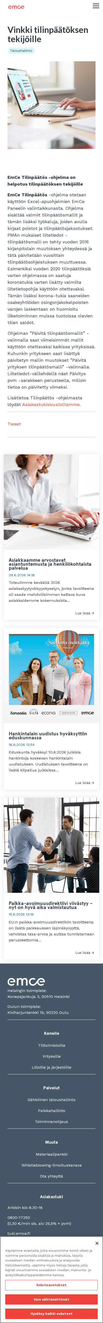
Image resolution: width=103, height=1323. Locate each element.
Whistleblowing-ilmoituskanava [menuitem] (52, 1165)
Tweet (14, 423)
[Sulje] (97, 1243)
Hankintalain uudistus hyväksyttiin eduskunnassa (48, 735)
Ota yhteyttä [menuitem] (51, 1176)
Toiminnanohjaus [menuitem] (51, 1121)
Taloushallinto (21, 51)
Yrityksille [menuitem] (51, 1056)
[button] (96, 5)
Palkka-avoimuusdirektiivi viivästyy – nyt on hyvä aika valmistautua (51, 905)
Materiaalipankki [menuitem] (52, 1154)
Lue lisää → (84, 613)
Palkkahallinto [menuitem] (51, 1110)
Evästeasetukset (51, 1285)
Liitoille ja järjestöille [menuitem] (51, 1067)
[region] (51, 1279)
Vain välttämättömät (51, 1299)
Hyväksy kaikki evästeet (51, 1314)
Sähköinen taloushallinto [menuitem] (52, 1099)
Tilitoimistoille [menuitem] (51, 1045)
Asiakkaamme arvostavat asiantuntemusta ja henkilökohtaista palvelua (50, 564)
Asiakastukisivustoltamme (51, 404)
